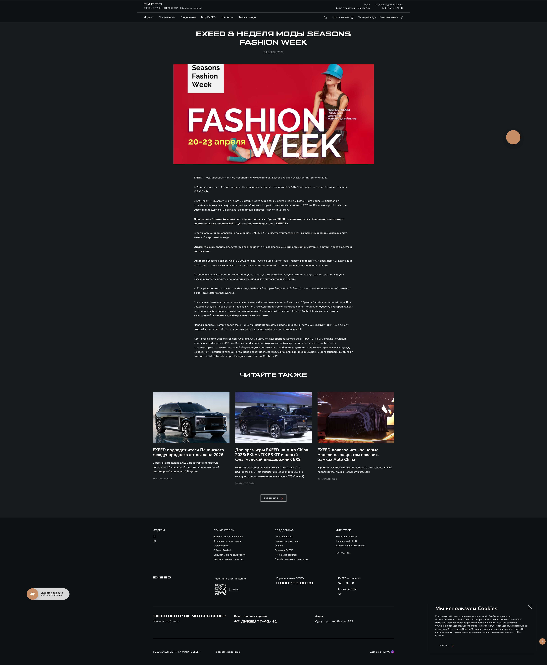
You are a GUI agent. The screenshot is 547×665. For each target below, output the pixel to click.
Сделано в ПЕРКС (380, 651)
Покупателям (167, 17)
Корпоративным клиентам (228, 559)
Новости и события (346, 536)
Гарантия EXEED (284, 550)
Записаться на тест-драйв (228, 536)
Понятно (443, 646)
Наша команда (247, 17)
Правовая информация (227, 651)
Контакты (227, 17)
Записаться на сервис (287, 541)
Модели (149, 17)
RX (154, 541)
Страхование (221, 546)
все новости (271, 498)
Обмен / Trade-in (223, 550)
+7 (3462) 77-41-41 (392, 8)
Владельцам (188, 17)
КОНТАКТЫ (343, 553)
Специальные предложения (229, 555)
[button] (529, 606)
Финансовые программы (227, 541)
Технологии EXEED (346, 541)
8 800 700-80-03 (294, 583)
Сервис (279, 546)
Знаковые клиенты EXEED (350, 546)
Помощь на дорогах (286, 555)
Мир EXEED (208, 17)
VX (154, 536)
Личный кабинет (284, 536)
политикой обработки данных (492, 616)
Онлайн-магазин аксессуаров (291, 559)
